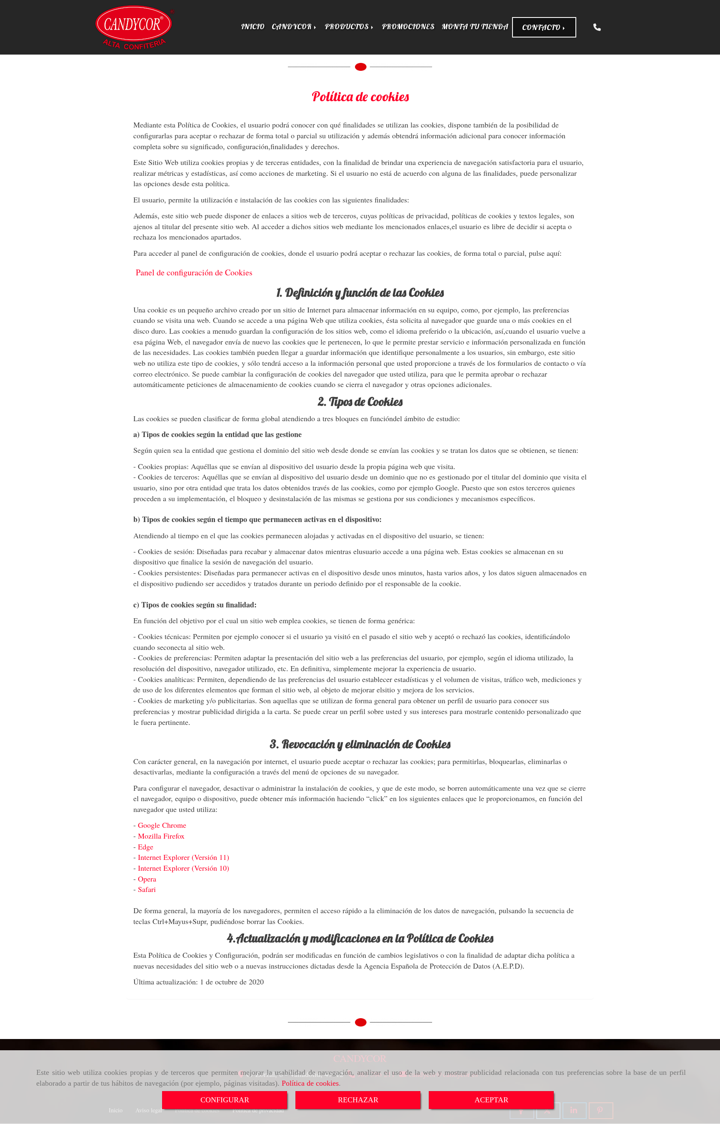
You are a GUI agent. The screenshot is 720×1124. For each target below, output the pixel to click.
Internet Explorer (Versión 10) (183, 868)
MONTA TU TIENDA (475, 26)
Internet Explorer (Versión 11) (183, 857)
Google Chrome (162, 825)
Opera (147, 879)
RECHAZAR (358, 1100)
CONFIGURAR (224, 1100)
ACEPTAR (491, 1100)
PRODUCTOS (347, 26)
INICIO (253, 26)
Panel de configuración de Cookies (194, 272)
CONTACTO (542, 27)
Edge (145, 847)
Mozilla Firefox (161, 836)
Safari (147, 889)
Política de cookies (310, 1083)
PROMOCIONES (408, 26)
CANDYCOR (292, 26)
